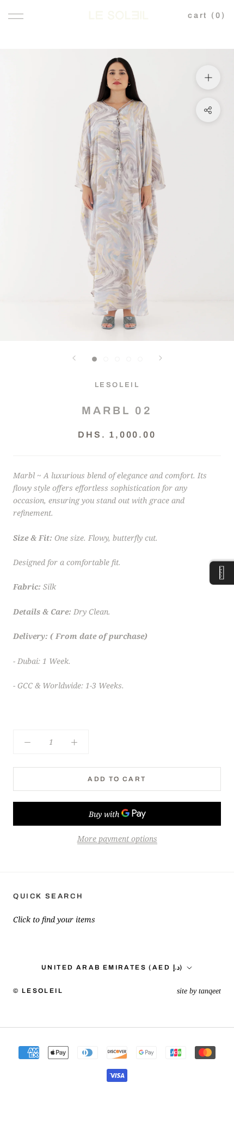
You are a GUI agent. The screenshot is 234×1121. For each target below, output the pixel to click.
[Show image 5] (140, 359)
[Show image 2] (105, 359)
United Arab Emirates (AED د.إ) (112, 967)
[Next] (160, 358)
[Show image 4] (128, 359)
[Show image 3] (117, 359)
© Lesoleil (38, 991)
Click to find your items (54, 919)
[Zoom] (208, 77)
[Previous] (74, 358)
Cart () (207, 15)
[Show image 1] (94, 359)
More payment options (117, 838)
